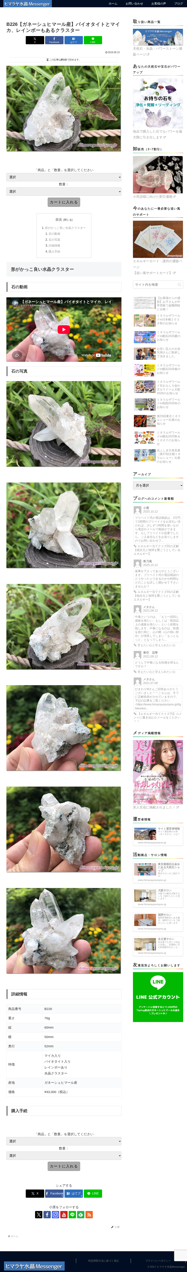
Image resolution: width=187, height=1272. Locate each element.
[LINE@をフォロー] (72, 1214)
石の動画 (54, 233)
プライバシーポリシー (158, 1260)
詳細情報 (54, 245)
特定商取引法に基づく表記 (103, 1260)
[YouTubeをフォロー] (64, 1214)
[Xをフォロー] (38, 1214)
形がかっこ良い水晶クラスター (65, 227)
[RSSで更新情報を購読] (89, 1214)
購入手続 (54, 251)
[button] (179, 284)
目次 (59, 219)
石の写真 (54, 239)
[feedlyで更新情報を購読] (80, 1214)
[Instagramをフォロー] (55, 1214)
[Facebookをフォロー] (47, 1214)
